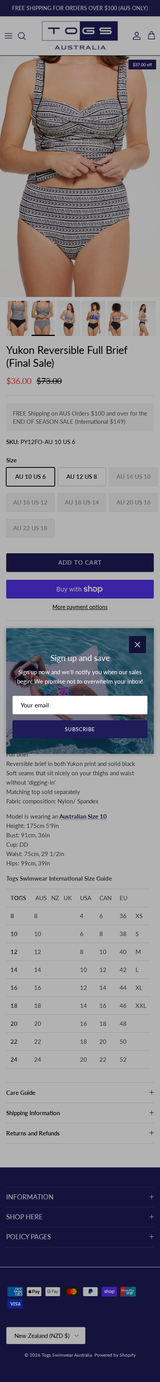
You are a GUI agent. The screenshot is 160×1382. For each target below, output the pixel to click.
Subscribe (80, 729)
